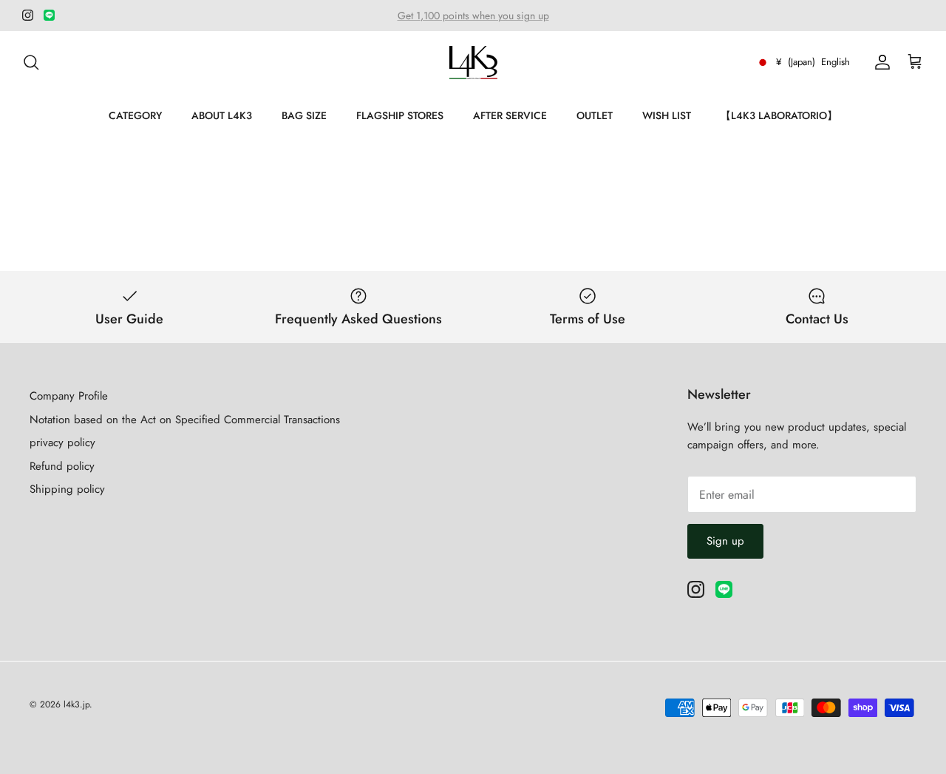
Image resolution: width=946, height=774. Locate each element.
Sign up (725, 541)
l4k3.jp (76, 704)
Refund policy (62, 466)
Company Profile (69, 396)
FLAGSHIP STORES (399, 115)
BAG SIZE (304, 115)
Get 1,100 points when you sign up (473, 15)
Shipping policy (67, 489)
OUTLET (594, 115)
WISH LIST (666, 115)
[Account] (879, 62)
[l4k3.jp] (473, 62)
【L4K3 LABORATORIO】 (779, 115)
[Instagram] (27, 15)
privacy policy (62, 442)
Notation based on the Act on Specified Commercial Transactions (185, 419)
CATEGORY (135, 115)
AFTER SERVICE (510, 115)
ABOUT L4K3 (221, 115)
